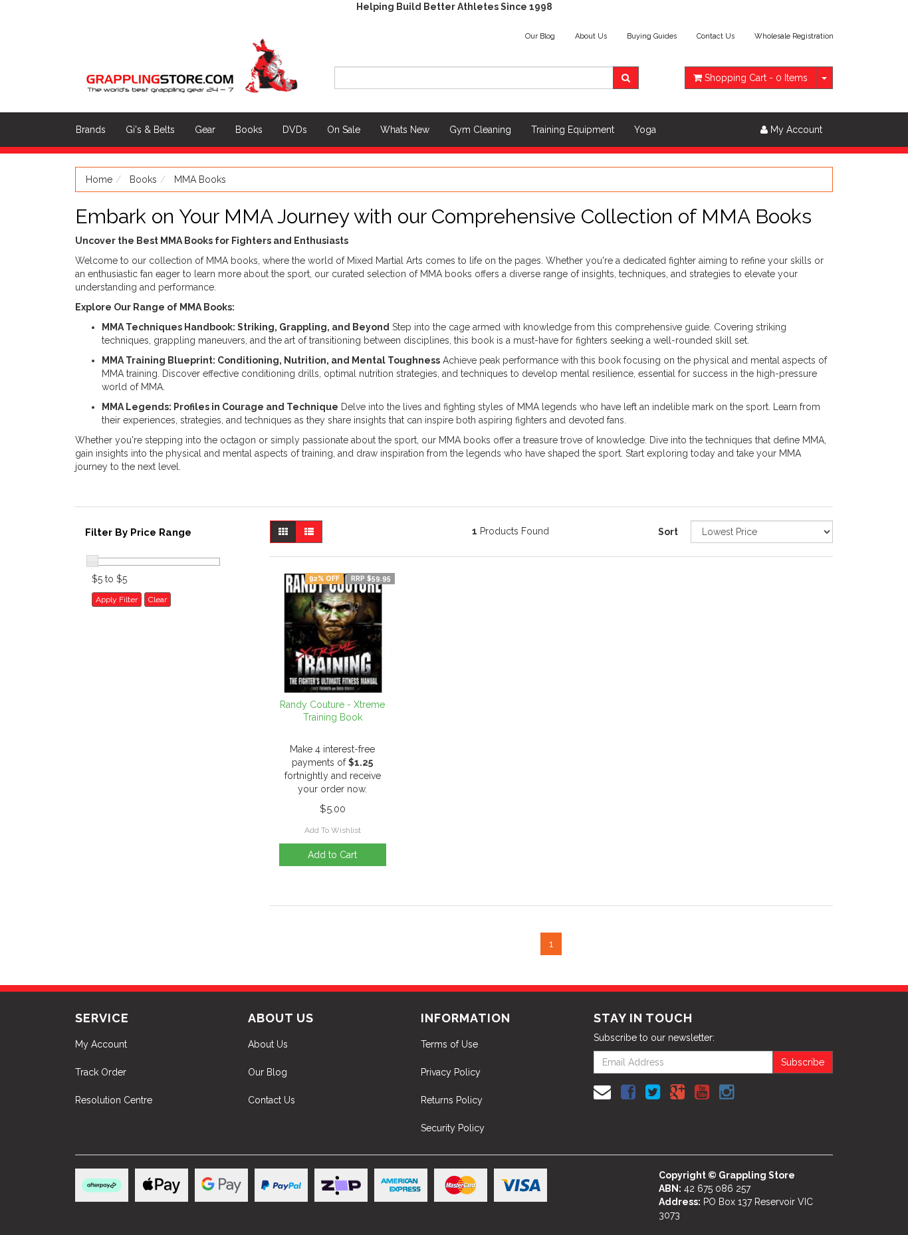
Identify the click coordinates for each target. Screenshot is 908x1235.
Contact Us (716, 36)
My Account (101, 1044)
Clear (157, 599)
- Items (756, 77)
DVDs (295, 129)
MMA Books (200, 179)
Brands (91, 129)
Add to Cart (332, 854)
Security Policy (453, 1128)
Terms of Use (449, 1044)
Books (249, 129)
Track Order (100, 1072)
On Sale (343, 129)
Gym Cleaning (480, 129)
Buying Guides (652, 36)
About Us (591, 36)
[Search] (626, 77)
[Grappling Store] (194, 63)
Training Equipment (572, 129)
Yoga (645, 129)
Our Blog (540, 36)
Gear (205, 129)
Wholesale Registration (794, 36)
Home (99, 179)
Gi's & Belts (150, 129)
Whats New (404, 129)
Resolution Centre (113, 1100)
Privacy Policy (451, 1072)
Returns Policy (452, 1100)
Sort (668, 531)
